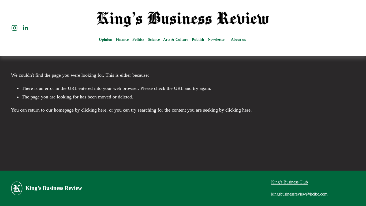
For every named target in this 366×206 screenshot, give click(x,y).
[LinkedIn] (25, 27)
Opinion (105, 40)
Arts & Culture (175, 40)
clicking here (93, 110)
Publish (198, 40)
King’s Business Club (289, 182)
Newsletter (216, 40)
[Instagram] (14, 27)
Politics (138, 40)
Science (154, 40)
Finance (122, 40)
